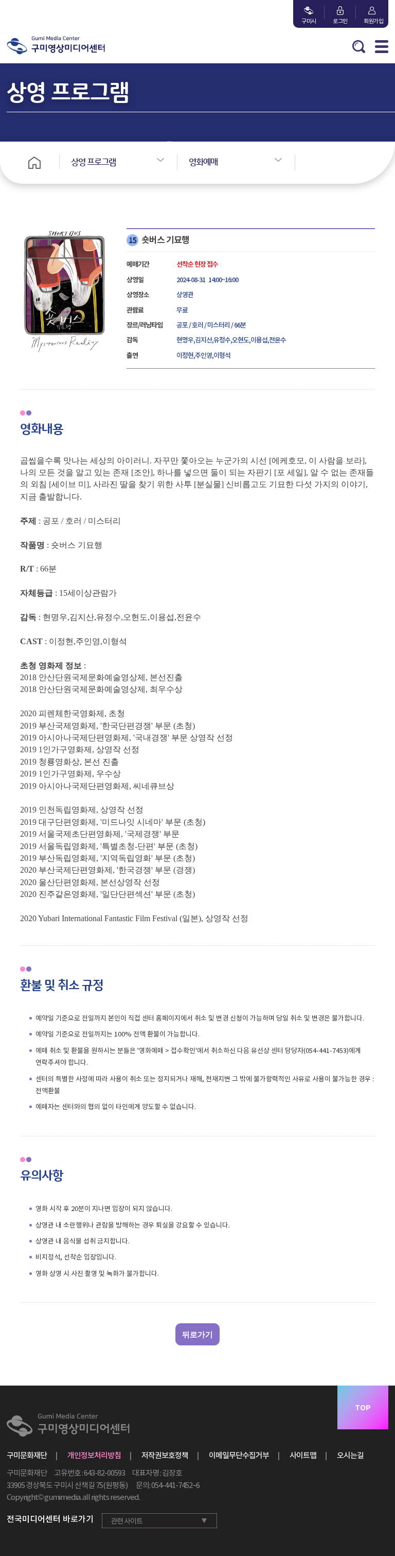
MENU (381, 46)
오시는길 (350, 1455)
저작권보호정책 (164, 1455)
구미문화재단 (27, 1455)
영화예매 (203, 162)
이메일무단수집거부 (239, 1455)
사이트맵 (303, 1455)
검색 (358, 46)
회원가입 (372, 21)
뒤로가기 (197, 1334)
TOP (363, 1407)
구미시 (308, 21)
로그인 (340, 21)
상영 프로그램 (93, 162)
